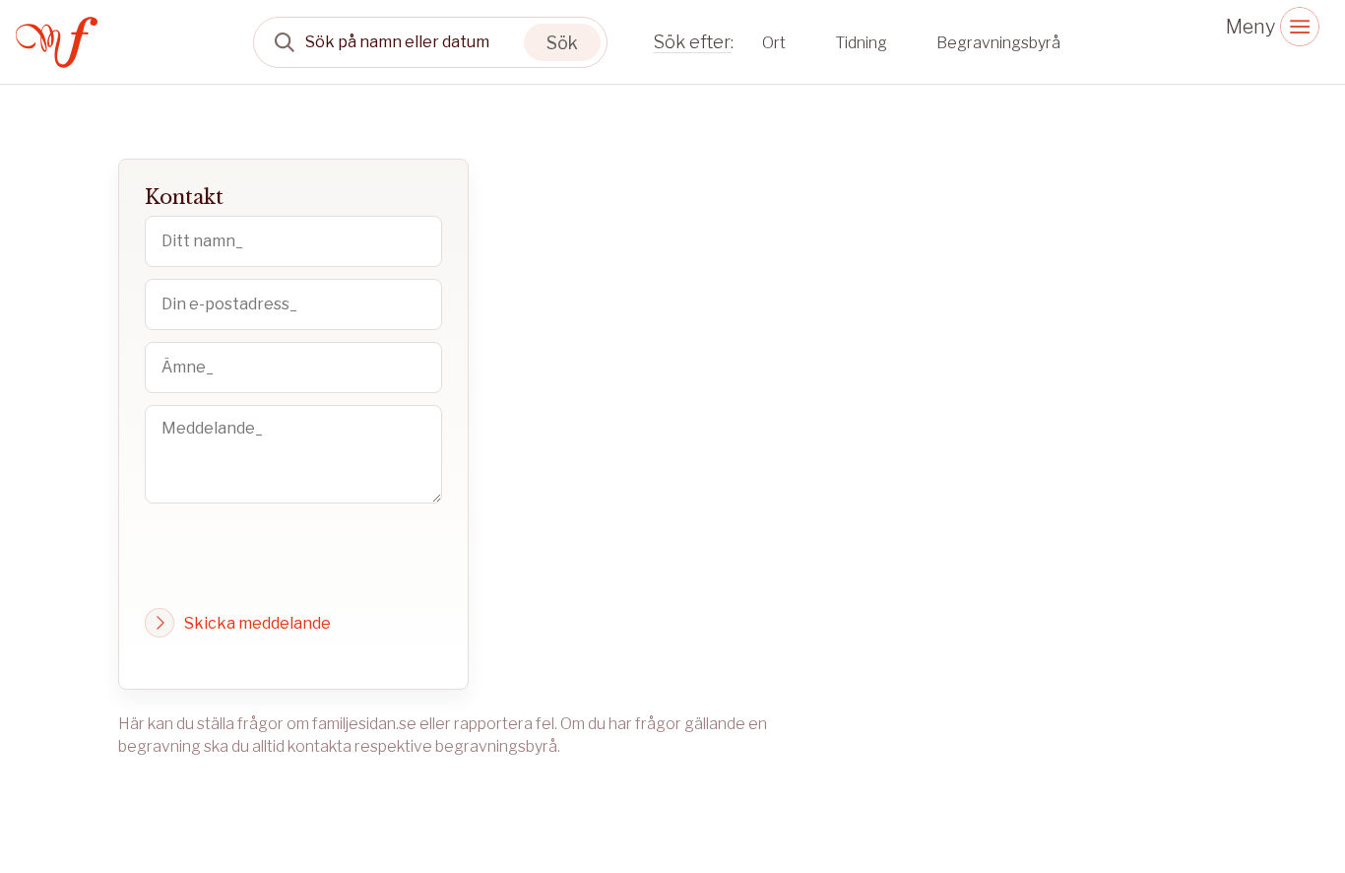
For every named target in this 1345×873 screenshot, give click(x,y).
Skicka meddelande (257, 623)
